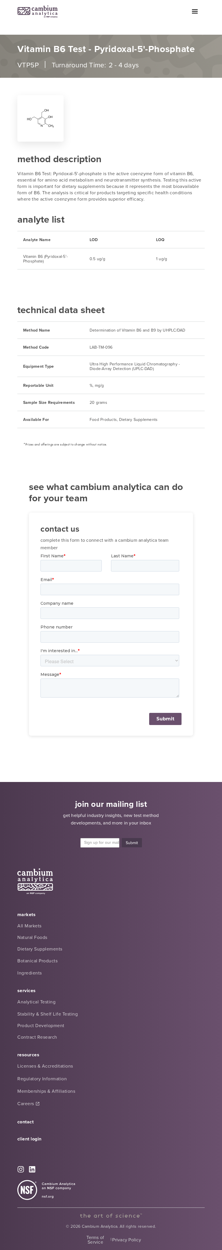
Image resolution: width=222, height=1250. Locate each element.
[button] (195, 11)
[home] (37, 11)
